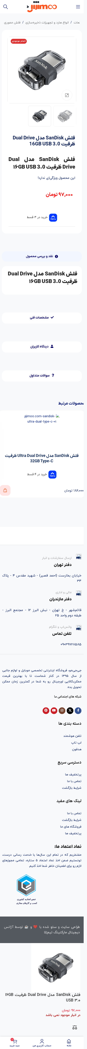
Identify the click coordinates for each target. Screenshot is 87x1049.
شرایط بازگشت (71, 788)
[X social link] (70, 710)
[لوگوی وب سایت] (42, 6)
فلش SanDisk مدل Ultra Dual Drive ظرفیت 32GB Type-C (42, 458)
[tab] (42, 256)
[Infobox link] (41, 561)
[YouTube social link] (54, 710)
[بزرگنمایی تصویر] (67, 95)
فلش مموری (12, 23)
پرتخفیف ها (73, 774)
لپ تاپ (76, 743)
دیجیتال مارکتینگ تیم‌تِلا (62, 932)
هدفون (76, 749)
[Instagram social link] (62, 710)
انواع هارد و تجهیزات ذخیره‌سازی (47, 23)
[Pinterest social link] (46, 710)
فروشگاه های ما (70, 827)
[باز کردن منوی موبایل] (78, 6)
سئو (54, 927)
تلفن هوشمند (72, 736)
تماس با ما (74, 781)
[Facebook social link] (78, 710)
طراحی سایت (70, 927)
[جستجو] (5, 6)
